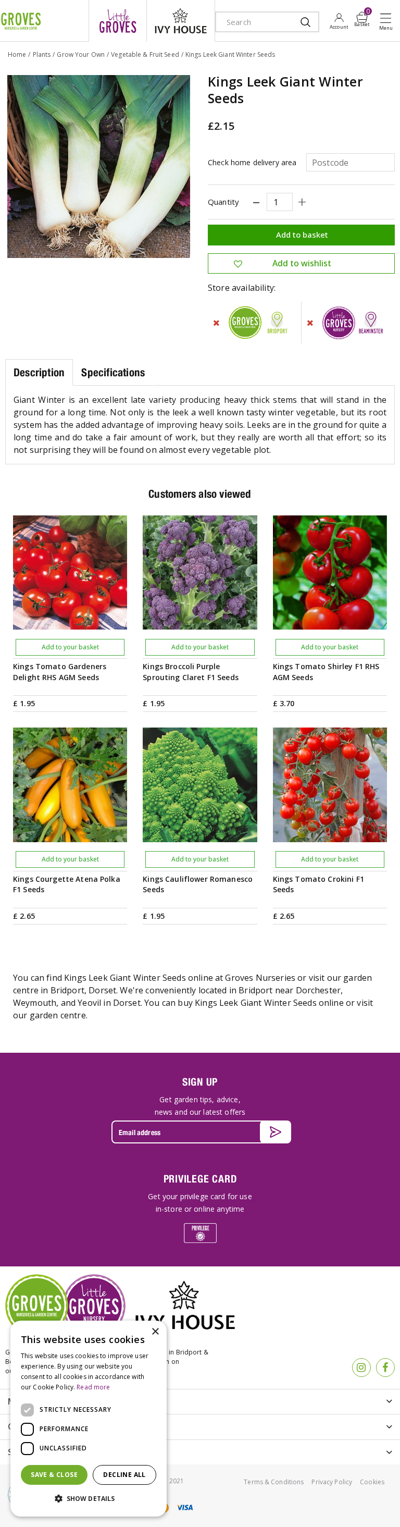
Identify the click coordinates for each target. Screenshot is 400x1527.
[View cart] (362, 17)
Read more (93, 1387)
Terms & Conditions (274, 1481)
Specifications (113, 372)
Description (39, 372)
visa (184, 1507)
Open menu (388, 21)
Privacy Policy (331, 1481)
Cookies (372, 1481)
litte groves (118, 21)
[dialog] (88, 1419)
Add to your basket (70, 647)
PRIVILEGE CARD (200, 1179)
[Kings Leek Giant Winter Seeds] (98, 166)
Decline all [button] (124, 1474)
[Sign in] (339, 21)
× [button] (155, 1332)
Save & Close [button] (54, 1474)
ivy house (181, 21)
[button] (88, 1499)
